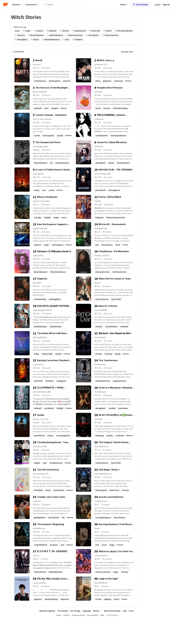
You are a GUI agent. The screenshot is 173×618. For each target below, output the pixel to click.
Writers (96, 611)
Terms (58, 615)
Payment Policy (78, 615)
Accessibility (92, 615)
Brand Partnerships (112, 611)
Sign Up (166, 4)
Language (86, 611)
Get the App (75, 611)
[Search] (45, 4)
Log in (157, 4)
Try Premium (142, 4)
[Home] (5, 4)
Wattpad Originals (47, 611)
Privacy (67, 615)
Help (102, 615)
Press (131, 611)
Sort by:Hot (127, 51)
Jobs (125, 611)
